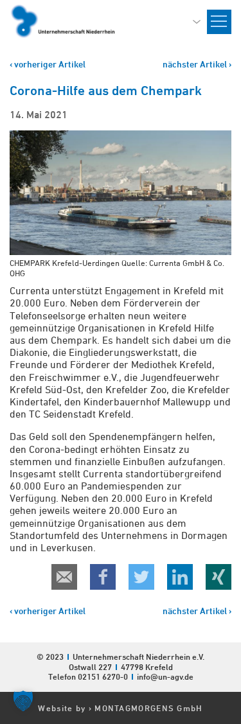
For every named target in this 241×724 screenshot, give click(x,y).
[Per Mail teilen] (64, 577)
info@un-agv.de (165, 676)
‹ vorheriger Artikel (47, 63)
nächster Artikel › (197, 63)
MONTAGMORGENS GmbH (148, 708)
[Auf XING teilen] (218, 577)
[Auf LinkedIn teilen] (180, 577)
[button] (23, 701)
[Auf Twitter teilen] (141, 577)
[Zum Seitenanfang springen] (230, 641)
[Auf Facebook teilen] (103, 577)
